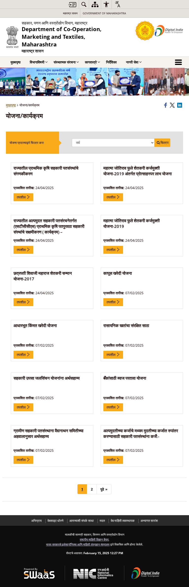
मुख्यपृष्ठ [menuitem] (15, 62)
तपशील (22, 197)
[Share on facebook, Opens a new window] (166, 105)
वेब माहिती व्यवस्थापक (123, 521)
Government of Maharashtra (104, 13)
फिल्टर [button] (164, 142)
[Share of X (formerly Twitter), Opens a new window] (173, 105)
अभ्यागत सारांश (149, 521)
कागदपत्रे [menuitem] (91, 62)
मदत (102, 521)
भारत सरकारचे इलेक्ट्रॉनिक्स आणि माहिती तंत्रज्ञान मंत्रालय (78, 544)
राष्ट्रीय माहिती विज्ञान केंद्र (94, 539)
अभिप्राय (36, 521)
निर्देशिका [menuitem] (111, 62)
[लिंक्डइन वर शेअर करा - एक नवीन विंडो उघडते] (180, 105)
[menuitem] (84, 4)
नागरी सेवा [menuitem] (132, 62)
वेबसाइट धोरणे (55, 521)
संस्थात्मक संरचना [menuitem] (65, 62)
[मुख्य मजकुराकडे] (72, 4)
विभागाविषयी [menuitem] (37, 62)
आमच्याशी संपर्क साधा (81, 521)
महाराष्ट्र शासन (70, 13)
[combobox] (117, 4)
